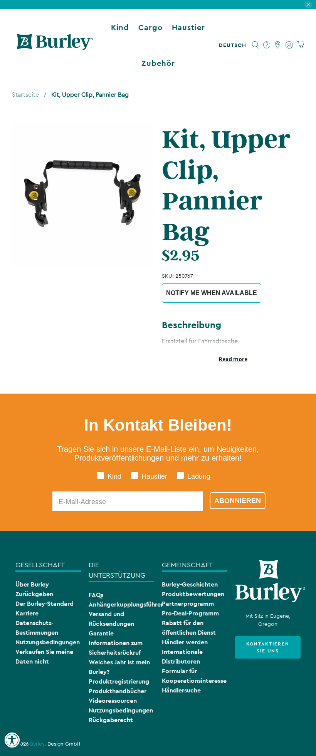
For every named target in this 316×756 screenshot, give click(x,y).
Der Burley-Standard (44, 604)
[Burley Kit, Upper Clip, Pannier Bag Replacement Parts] (83, 195)
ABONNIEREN (237, 501)
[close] (308, 4)
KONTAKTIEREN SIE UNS (267, 647)
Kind (120, 27)
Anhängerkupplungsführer (126, 604)
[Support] (266, 45)
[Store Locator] (278, 45)
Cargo (150, 27)
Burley (37, 744)
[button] (234, 45)
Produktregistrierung (119, 681)
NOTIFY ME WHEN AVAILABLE (211, 293)
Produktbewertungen (193, 594)
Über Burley (32, 584)
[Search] (255, 45)
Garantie (101, 633)
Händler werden (185, 642)
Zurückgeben (34, 594)
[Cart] (300, 45)
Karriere (27, 613)
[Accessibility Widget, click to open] (12, 740)
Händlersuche (181, 690)
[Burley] (55, 45)
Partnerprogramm (188, 604)
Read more (233, 359)
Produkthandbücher (117, 691)
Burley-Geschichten (190, 584)
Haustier (188, 27)
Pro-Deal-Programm (190, 613)
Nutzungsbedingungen (47, 642)
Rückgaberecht (111, 720)
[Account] (289, 45)
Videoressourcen (113, 701)
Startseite (25, 95)
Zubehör (158, 63)
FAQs (96, 595)
